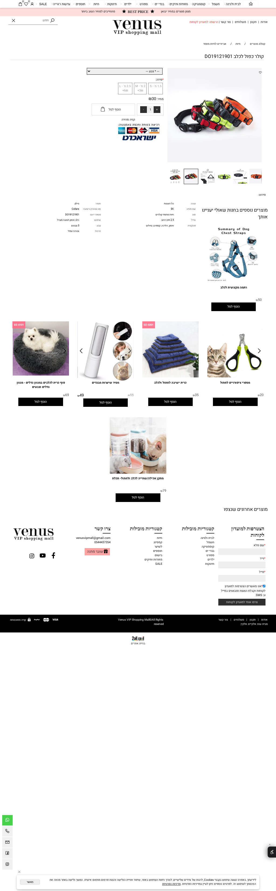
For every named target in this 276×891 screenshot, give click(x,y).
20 (262, 395)
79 (164, 490)
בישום (158, 555)
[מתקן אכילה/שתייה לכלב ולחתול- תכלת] (138, 473)
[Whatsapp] (7, 821)
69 (67, 395)
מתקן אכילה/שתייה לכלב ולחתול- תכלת (138, 478)
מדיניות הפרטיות (171, 884)
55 (132, 395)
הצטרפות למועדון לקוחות (247, 531)
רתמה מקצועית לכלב (233, 287)
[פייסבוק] (7, 854)
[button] (258, 71)
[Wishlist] (26, 4)
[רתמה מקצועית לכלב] (233, 282)
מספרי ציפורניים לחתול (235, 383)
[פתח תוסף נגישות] (272, 852)
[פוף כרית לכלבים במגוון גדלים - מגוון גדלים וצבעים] (41, 375)
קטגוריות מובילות (198, 528)
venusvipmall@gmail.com (93, 538)
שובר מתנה (95, 551)
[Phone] (7, 832)
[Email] (7, 843)
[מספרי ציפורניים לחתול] (235, 376)
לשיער (158, 547)
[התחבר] (32, 4)
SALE (43, 4)
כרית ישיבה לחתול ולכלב (170, 383)
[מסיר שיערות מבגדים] (105, 380)
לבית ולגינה (233, 4)
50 (260, 299)
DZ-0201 (148, 325)
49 (82, 395)
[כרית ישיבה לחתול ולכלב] (170, 376)
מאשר (30, 881)
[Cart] (20, 4)
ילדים (128, 4)
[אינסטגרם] (7, 865)
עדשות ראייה (61, 4)
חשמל (216, 4)
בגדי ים (159, 4)
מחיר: (160, 99)
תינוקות (112, 4)
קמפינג (158, 542)
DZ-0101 (19, 325)
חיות (96, 4)
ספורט (144, 4)
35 (197, 395)
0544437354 (102, 542)
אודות (264, 22)
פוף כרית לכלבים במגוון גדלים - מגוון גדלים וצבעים (41, 385)
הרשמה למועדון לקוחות (203, 22)
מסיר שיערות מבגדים (105, 383)
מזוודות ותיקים (179, 4)
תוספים (80, 4)
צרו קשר (103, 528)
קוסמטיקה (198, 4)
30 (154, 99)
